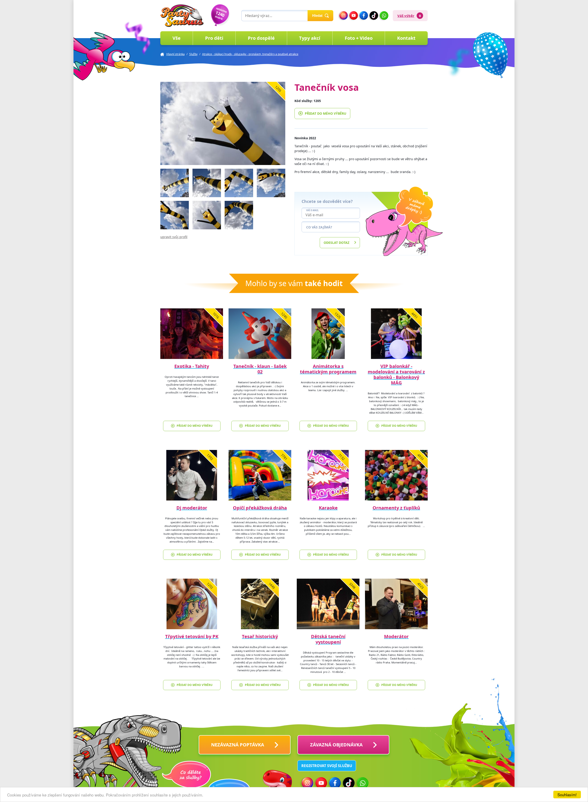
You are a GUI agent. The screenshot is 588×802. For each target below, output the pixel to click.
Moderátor (396, 636)
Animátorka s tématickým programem (328, 369)
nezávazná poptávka (237, 745)
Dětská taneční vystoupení (328, 639)
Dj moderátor (191, 508)
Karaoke (328, 508)
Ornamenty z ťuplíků (396, 508)
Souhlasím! (567, 794)
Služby (193, 54)
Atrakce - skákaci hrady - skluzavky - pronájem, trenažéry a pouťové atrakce (250, 54)
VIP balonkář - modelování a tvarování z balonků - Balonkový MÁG (396, 374)
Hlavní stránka (175, 54)
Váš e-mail (312, 210)
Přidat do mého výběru (325, 113)
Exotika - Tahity (191, 366)
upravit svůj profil (173, 237)
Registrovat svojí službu (326, 765)
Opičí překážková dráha (260, 508)
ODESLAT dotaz (336, 242)
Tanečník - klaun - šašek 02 (260, 369)
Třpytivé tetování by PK (191, 636)
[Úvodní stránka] (182, 15)
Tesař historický (260, 636)
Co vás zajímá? (319, 227)
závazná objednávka (336, 745)
